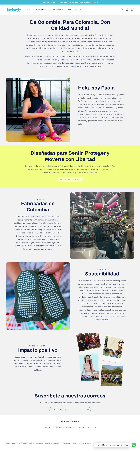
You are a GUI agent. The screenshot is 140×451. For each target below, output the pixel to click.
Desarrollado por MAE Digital (33, 443)
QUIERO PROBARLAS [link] (70, 179)
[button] (56, 9)
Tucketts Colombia (17, 443)
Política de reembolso (52, 443)
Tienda (47, 427)
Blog (84, 427)
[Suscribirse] (88, 409)
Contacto (92, 427)
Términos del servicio (85, 443)
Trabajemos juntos (73, 427)
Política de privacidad (69, 443)
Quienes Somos (58, 427)
